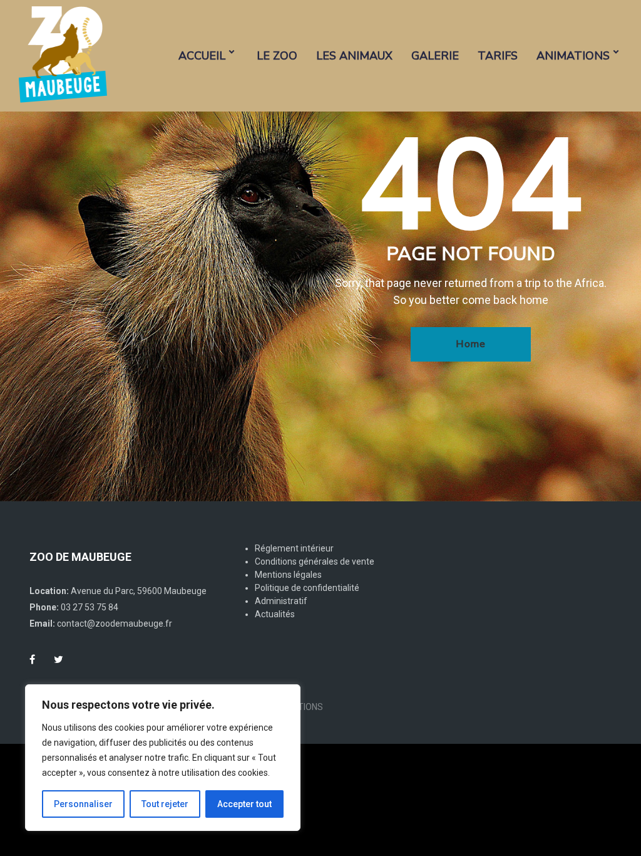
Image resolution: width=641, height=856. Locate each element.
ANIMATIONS (573, 55)
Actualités (275, 614)
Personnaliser (83, 804)
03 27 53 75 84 (89, 607)
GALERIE (435, 55)
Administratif (281, 601)
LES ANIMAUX (354, 55)
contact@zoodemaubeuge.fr (114, 624)
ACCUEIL (201, 55)
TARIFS (498, 55)
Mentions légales (288, 575)
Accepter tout (244, 804)
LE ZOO (277, 55)
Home (471, 344)
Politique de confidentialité (307, 588)
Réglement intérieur (294, 548)
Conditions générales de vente (314, 561)
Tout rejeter (164, 804)
